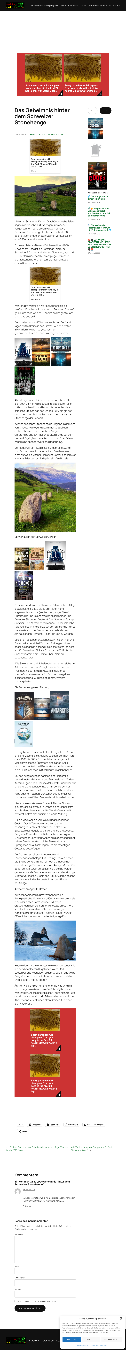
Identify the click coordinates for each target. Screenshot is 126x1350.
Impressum (103, 1345)
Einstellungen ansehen (112, 1339)
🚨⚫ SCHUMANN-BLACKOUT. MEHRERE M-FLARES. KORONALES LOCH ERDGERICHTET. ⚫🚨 (99, 245)
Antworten (27, 1206)
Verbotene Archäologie (52, 134)
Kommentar (19, 1234)
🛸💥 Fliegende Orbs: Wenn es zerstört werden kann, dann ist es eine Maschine (99, 212)
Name (17, 1266)
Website (18, 1289)
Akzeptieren (71, 1339)
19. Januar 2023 (29, 1189)
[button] (121, 1318)
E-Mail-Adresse (21, 1278)
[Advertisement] (63, 29)
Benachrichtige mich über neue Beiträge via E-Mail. (36, 1301)
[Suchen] (105, 110)
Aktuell (34, 134)
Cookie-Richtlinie (83, 1345)
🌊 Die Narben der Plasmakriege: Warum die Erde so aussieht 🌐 (99, 227)
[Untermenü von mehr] (119, 5)
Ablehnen (91, 1339)
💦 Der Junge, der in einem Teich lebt (98, 197)
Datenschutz (94, 1345)
